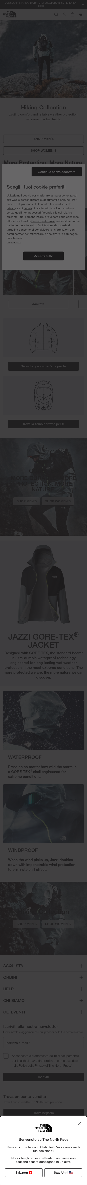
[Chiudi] (79, 1123)
